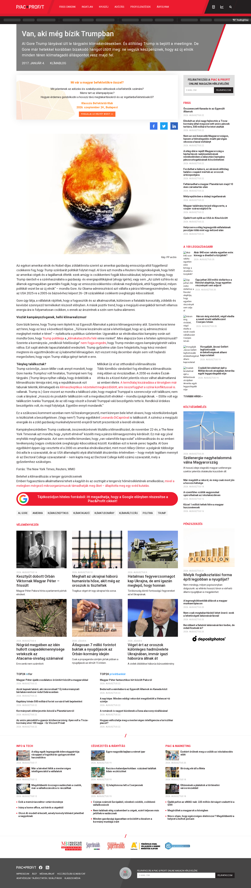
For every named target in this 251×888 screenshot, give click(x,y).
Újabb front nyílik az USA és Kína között (205, 218)
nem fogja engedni (93, 343)
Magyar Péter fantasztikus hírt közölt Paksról (126, 680)
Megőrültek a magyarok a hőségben (188, 810)
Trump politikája (53, 338)
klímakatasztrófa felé (82, 338)
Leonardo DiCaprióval (114, 417)
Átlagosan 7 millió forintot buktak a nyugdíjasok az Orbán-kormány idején (94, 649)
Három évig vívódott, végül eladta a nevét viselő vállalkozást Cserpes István (215, 319)
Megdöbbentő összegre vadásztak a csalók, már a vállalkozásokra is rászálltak (56, 786)
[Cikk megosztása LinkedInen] (174, 126)
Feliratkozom (223, 90)
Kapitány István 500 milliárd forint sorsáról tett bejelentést (49, 701)
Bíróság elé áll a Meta (192, 768)
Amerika (38, 513)
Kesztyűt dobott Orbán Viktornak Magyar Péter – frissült (37, 581)
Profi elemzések (140, 6)
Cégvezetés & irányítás (108, 746)
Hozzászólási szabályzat (71, 874)
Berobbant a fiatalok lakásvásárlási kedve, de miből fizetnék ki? (209, 626)
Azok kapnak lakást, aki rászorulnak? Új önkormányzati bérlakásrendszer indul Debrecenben (47, 690)
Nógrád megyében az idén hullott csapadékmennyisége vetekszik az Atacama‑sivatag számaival (40, 651)
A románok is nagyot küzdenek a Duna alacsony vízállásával (134, 711)
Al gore (23, 513)
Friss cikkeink (67, 6)
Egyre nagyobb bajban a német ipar (126, 751)
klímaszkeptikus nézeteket (78, 387)
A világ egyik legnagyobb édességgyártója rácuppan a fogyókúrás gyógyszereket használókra (55, 754)
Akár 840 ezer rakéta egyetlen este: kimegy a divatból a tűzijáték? (214, 254)
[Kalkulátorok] (214, 6)
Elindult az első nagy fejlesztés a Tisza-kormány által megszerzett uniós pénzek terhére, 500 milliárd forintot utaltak (206, 124)
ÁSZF (34, 874)
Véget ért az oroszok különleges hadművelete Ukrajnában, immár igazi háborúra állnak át (148, 651)
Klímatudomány (104, 513)
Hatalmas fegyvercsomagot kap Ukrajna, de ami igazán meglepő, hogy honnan (151, 581)
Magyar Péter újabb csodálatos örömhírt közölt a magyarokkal (52, 680)
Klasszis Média (72, 878)
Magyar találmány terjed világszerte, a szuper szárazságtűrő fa (205, 207)
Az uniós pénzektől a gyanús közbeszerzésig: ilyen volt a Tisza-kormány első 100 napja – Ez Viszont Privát (52, 722)
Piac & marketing (178, 746)
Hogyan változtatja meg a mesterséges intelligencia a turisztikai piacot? (136, 722)
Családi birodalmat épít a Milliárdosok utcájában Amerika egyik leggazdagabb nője (216, 371)
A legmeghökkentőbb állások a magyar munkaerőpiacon (205, 602)
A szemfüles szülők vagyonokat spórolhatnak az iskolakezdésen (202, 494)
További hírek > (193, 396)
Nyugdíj (103, 6)
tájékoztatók (39, 878)
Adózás (119, 6)
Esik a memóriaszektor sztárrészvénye (40, 802)
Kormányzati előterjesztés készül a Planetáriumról (45, 711)
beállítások (55, 878)
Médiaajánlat (47, 874)
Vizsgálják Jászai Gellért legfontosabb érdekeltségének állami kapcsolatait (214, 351)
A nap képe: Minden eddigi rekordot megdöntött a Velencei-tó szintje (135, 700)
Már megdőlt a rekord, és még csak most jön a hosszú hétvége (208, 481)
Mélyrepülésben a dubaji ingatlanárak (204, 196)
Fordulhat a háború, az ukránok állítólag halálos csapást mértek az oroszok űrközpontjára (206, 172)
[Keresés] (230, 7)
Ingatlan (87, 6)
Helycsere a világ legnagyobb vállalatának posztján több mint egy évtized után (207, 229)
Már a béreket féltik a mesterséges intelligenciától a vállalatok (51, 770)
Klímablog (58, 63)
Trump (162, 513)
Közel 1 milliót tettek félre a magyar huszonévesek (203, 506)
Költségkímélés (194, 407)
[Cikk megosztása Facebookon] (153, 126)
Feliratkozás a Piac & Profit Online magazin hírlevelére (167, 871)
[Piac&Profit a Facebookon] (41, 867)
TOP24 (24, 674)
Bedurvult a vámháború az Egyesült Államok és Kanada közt (134, 689)
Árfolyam (163, 6)
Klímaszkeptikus (58, 513)
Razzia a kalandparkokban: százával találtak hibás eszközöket (131, 770)
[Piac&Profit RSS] (47, 867)
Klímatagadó (81, 513)
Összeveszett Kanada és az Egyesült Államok (204, 110)
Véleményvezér (27, 524)
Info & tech (24, 746)
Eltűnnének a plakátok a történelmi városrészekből (200, 786)
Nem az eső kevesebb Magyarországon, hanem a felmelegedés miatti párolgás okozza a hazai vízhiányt (206, 139)
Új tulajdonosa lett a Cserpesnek (124, 785)
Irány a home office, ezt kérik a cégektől (40, 807)
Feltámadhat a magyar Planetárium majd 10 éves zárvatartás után (208, 185)
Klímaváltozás (128, 513)
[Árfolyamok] (222, 7)
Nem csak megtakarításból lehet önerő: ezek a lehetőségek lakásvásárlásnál (208, 614)
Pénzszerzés (193, 524)
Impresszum (22, 874)
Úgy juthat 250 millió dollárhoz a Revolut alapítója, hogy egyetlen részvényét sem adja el (213, 282)
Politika (148, 513)
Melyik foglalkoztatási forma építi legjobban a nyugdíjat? (207, 577)
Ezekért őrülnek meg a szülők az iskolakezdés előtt (206, 753)
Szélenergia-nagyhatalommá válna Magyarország (207, 460)
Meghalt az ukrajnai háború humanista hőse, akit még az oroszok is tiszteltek (96, 581)
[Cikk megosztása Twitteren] (164, 126)
